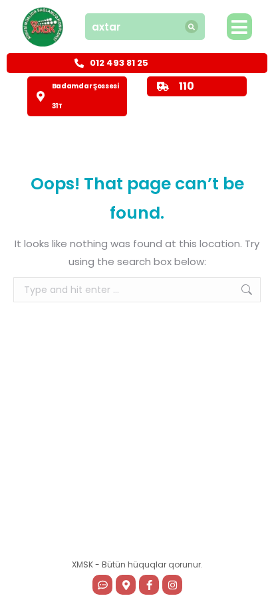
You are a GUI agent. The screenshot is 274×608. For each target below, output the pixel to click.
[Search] (191, 26)
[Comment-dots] (102, 585)
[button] (239, 27)
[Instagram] (172, 585)
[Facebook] (149, 585)
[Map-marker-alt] (126, 585)
